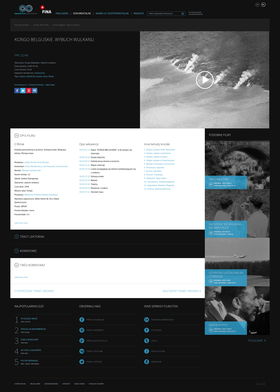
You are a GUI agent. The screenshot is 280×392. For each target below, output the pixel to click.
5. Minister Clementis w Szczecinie (159, 164)
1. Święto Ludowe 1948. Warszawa (159, 150)
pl (263, 5)
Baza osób (79, 384)
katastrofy (30, 76)
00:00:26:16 (84, 184)
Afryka (51, 76)
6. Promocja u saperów (154, 167)
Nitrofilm (156, 361)
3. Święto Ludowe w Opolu (156, 157)
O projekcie (20, 384)
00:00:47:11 (84, 192)
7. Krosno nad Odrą (152, 171)
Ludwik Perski (30, 162)
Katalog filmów (96, 384)
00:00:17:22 (84, 176)
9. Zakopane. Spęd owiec (155, 178)
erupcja (39, 76)
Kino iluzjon (158, 351)
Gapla (154, 340)
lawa (45, 76)
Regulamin (35, 384)
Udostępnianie (51, 384)
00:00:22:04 (84, 180)
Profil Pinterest (95, 330)
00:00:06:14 (84, 161)
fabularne (62, 13)
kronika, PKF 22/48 (40, 25)
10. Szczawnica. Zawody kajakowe (159, 182)
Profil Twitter (94, 361)
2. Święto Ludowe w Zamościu (157, 153)
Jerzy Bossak (43, 162)
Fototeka (156, 330)
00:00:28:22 (84, 188)
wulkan (22, 76)
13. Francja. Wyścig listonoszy (157, 189)
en (257, 5)
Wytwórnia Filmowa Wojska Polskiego (41, 195)
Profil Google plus (97, 340)
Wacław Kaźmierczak (31, 170)
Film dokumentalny (21, 25)
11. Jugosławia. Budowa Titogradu (159, 185)
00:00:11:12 (84, 165)
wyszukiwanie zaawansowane (196, 13)
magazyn (139, 13)
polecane (255, 340)
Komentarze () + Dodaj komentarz (29, 85)
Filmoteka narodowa (162, 319)
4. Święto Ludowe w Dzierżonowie (159, 160)
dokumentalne (82, 13)
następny (181, 291)
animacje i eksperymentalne (112, 13)
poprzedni (35, 291)
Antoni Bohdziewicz (33, 166)
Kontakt (66, 384)
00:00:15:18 (84, 169)
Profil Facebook (95, 319)
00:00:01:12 (84, 150)
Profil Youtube (95, 351)
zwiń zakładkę (21, 223)
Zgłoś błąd (50, 85)
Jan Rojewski (49, 166)
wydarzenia (40, 73)
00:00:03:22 (84, 157)
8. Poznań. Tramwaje (153, 175)
